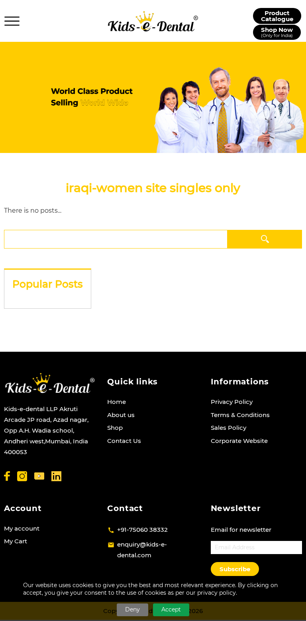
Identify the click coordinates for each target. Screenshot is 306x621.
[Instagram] (22, 476)
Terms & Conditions (240, 415)
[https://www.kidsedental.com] (153, 21)
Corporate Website (239, 441)
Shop (115, 427)
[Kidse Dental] (49, 383)
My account (21, 528)
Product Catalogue (277, 16)
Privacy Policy (232, 402)
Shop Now (277, 32)
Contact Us (124, 441)
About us (121, 415)
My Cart (15, 541)
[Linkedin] (56, 476)
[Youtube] (39, 476)
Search (265, 239)
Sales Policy (228, 427)
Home (116, 402)
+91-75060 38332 (142, 529)
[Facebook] (7, 476)
